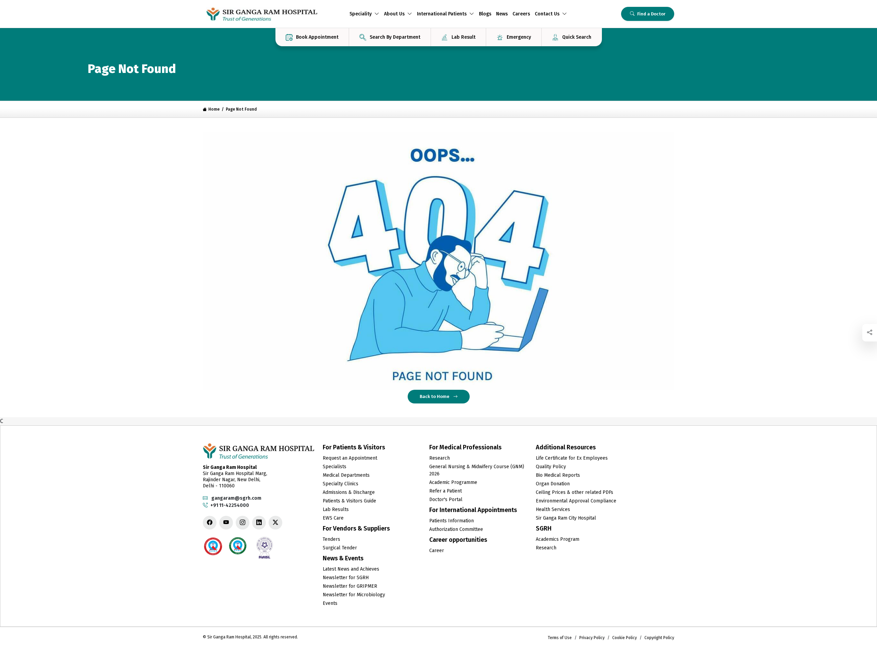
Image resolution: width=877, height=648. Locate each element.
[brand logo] (262, 14)
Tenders (331, 539)
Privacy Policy (592, 637)
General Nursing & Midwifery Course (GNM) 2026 (476, 470)
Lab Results (336, 509)
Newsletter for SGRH (346, 578)
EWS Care (333, 518)
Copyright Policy (659, 637)
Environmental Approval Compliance (576, 501)
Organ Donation (553, 484)
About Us (394, 14)
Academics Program (557, 539)
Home (214, 109)
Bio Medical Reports (558, 475)
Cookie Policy (624, 637)
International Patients (442, 14)
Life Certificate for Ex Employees (572, 458)
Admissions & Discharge (349, 492)
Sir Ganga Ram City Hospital (566, 518)
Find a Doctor (651, 13)
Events (330, 603)
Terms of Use (560, 637)
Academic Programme (453, 482)
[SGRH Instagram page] (242, 522)
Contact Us (547, 14)
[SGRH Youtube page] (226, 522)
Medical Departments (346, 475)
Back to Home (435, 396)
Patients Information (451, 521)
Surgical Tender (340, 548)
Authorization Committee (456, 529)
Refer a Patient (445, 491)
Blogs (485, 14)
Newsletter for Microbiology (354, 595)
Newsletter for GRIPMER (350, 586)
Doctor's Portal (445, 499)
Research (439, 458)
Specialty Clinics (340, 484)
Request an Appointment (350, 458)
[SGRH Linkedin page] (259, 522)
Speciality (360, 14)
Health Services (553, 509)
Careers (521, 14)
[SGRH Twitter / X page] (275, 522)
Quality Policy (551, 467)
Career (436, 550)
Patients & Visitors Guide (349, 501)
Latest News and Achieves (351, 569)
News (502, 14)
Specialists (334, 467)
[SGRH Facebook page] (210, 522)
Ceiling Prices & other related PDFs (574, 492)
